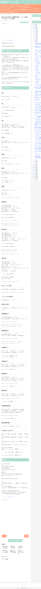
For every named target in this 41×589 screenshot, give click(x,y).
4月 (35, 41)
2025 (35, 25)
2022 (35, 164)
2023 (35, 28)
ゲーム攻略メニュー (36, 11)
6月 (35, 38)
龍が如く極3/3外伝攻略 (14, 11)
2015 (35, 174)
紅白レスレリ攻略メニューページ (34, 9)
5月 (35, 40)
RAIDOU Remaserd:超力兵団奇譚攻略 (21, 9)
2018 (35, 170)
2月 (35, 161)
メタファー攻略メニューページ (5, 4)
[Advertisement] (15, 31)
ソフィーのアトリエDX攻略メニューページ (7, 8)
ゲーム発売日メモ (11, 12)
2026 (35, 24)
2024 (35, 27)
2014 (35, 176)
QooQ (26, 588)
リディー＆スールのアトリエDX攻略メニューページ (9, 7)
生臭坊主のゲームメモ (8, 2)
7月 (35, 37)
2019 (35, 169)
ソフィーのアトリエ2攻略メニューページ (23, 8)
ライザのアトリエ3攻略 (24, 22)
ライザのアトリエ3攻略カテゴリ (15, 540)
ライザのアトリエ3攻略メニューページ (9, 40)
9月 (35, 34)
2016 (35, 173)
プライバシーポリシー (4, 12)
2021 (35, 166)
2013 (35, 177)
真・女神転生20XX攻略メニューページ (6, 9)
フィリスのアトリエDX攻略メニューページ (26, 7)
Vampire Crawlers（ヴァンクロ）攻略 (25, 11)
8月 (35, 35)
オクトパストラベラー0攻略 (5, 11)
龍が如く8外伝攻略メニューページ (17, 4)
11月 (35, 31)
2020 (35, 167)
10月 (35, 32)
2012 (35, 179)
